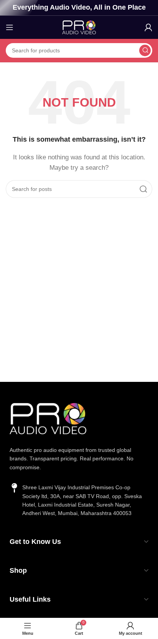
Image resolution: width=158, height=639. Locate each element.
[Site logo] (79, 26)
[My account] (148, 27)
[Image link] (48, 418)
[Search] (145, 50)
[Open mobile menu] (9, 27)
